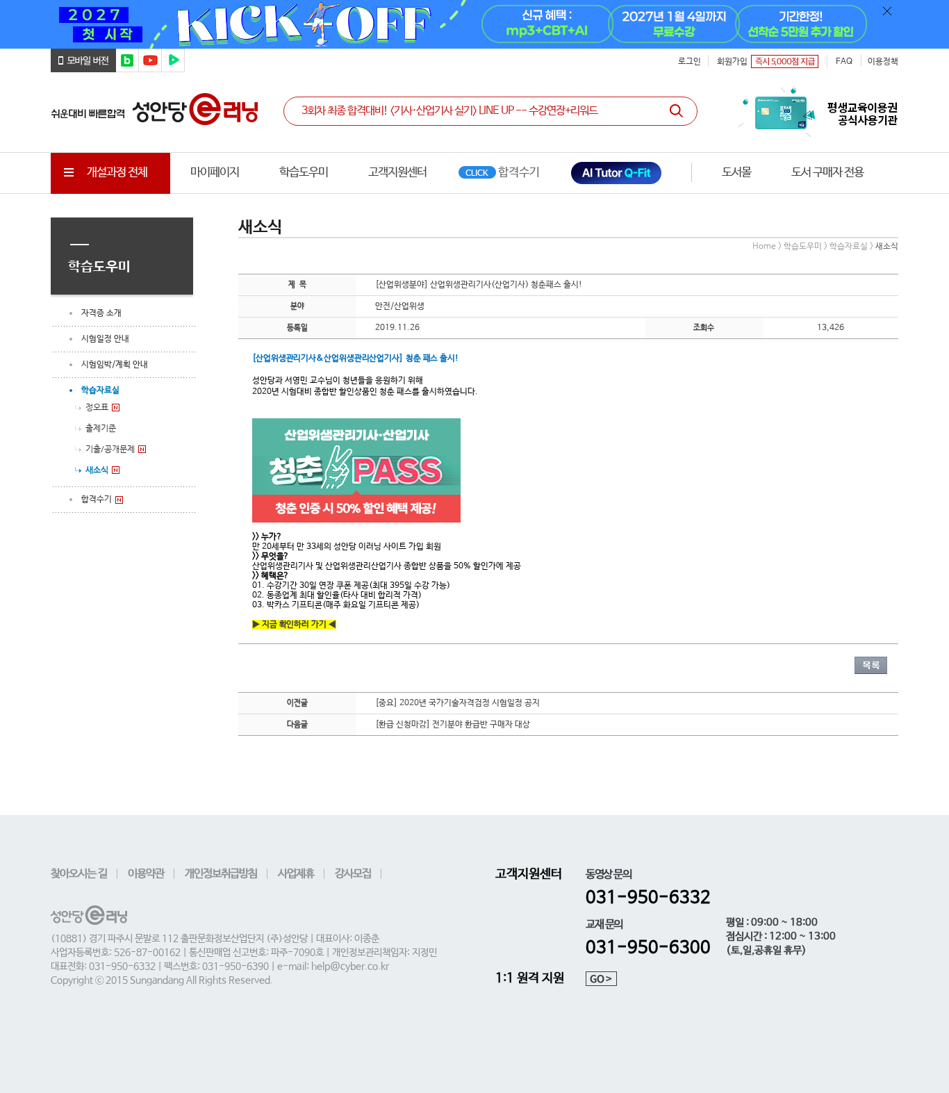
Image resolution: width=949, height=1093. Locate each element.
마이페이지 (214, 172)
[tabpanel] (474, 24)
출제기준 (100, 428)
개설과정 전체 (117, 172)
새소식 (96, 470)
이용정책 (883, 62)
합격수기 (96, 499)
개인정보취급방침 (221, 873)
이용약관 (146, 873)
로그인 (689, 62)
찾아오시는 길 (79, 873)
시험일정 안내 (105, 339)
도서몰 (736, 172)
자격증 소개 (101, 313)
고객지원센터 (397, 172)
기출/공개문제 (110, 449)
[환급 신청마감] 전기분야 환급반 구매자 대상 (452, 725)
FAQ (844, 62)
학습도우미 (303, 172)
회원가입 (732, 62)
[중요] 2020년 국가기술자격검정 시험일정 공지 (457, 703)
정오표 (96, 407)
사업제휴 (296, 873)
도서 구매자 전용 (827, 172)
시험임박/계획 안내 (114, 365)
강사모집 (353, 873)
